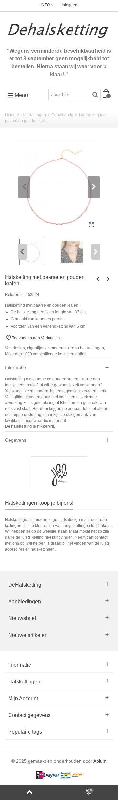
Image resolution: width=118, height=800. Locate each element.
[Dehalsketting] (59, 30)
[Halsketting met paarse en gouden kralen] (59, 187)
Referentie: (15, 294)
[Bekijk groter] (91, 225)
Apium (100, 761)
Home (10, 115)
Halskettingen (33, 115)
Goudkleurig (62, 115)
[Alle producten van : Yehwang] (59, 473)
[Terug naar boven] (29, 792)
